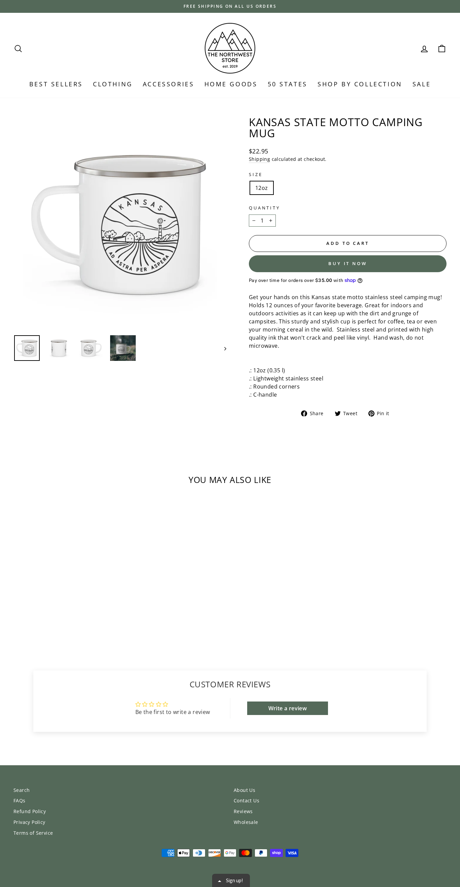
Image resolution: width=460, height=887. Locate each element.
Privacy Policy (29, 822)
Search (21, 790)
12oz (261, 188)
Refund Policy (29, 811)
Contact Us (246, 800)
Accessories (168, 84)
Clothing (113, 84)
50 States (287, 84)
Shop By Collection (360, 84)
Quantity (264, 208)
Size (255, 174)
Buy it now (347, 263)
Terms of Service (33, 833)
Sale (422, 84)
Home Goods (231, 84)
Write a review (287, 708)
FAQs (19, 800)
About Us (244, 790)
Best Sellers (56, 84)
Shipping (259, 159)
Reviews (243, 811)
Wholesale (246, 822)
